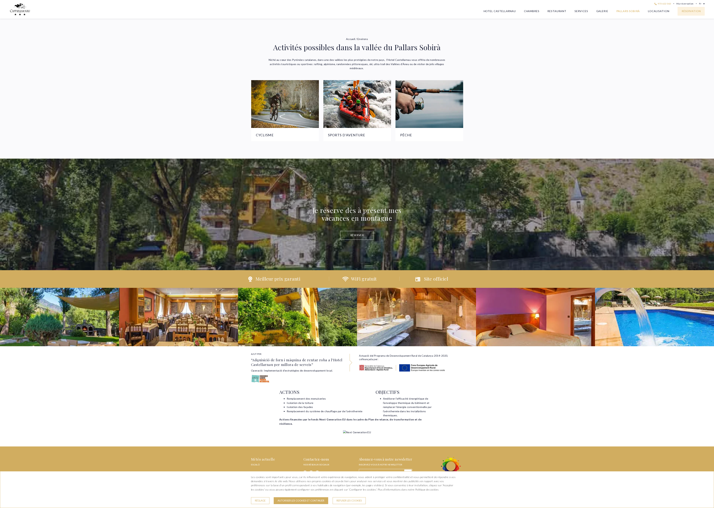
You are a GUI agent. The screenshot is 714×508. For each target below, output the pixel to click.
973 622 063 (664, 3)
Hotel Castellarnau (500, 11)
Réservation (691, 11)
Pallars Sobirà (628, 11)
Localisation (658, 11)
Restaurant (556, 11)
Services (581, 11)
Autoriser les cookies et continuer (301, 500)
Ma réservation (685, 3)
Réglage (260, 500)
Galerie (602, 11)
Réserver (357, 235)
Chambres (531, 11)
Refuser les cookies (349, 500)
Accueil (350, 39)
